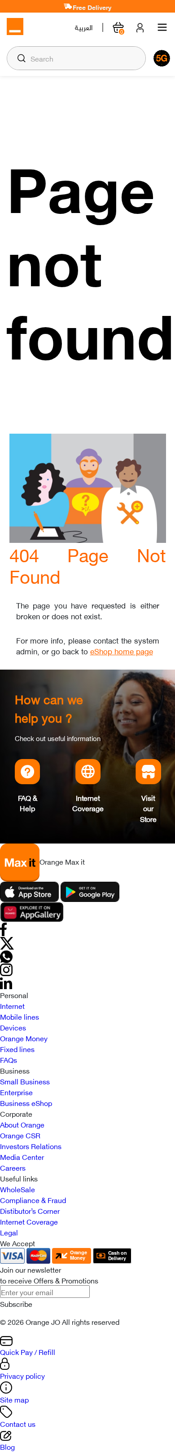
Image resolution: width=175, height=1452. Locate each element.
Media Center (22, 1156)
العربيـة (83, 27)
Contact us (17, 1423)
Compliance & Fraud (33, 1199)
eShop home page (121, 651)
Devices (13, 1027)
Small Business (25, 1081)
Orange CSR (20, 1134)
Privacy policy (22, 1375)
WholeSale (17, 1188)
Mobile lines (19, 1016)
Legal (9, 1232)
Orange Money (24, 1037)
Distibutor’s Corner (30, 1210)
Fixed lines (17, 1048)
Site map (14, 1399)
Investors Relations (30, 1145)
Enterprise (16, 1091)
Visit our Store (148, 808)
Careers (13, 1167)
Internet (12, 1005)
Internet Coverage (87, 802)
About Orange (22, 1124)
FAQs (8, 1059)
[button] (21, 58)
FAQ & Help (28, 802)
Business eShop (26, 1102)
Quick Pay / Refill (27, 1351)
